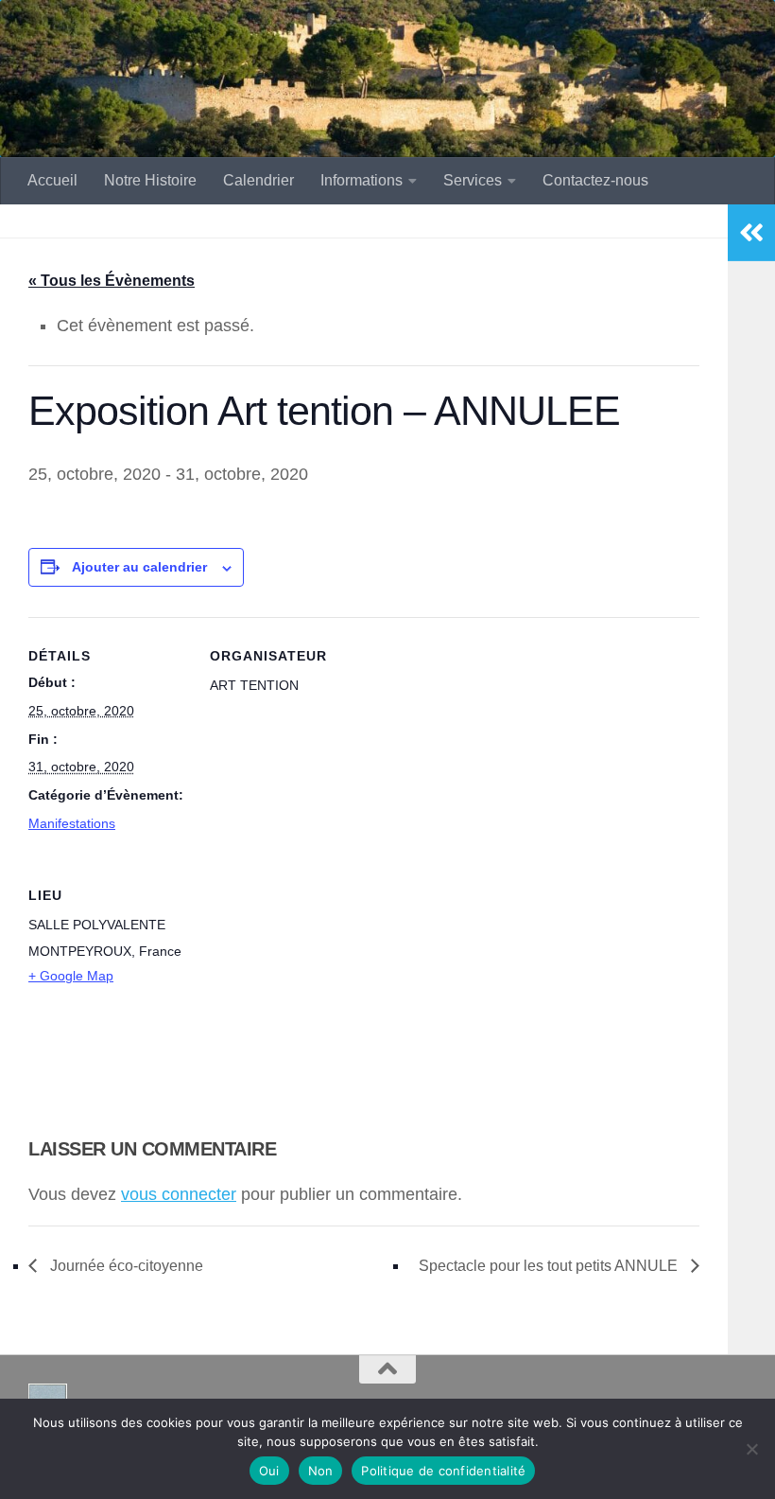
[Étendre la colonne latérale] (751, 232)
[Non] (751, 1448)
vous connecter (178, 1194)
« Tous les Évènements (111, 281)
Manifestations (71, 823)
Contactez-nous (595, 180)
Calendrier (258, 180)
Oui (269, 1470)
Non (321, 1470)
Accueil (52, 180)
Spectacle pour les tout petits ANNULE (550, 1266)
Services (472, 180)
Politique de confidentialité (443, 1470)
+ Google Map (70, 975)
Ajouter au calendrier (139, 566)
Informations (361, 180)
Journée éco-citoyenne (124, 1266)
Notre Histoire (150, 180)
